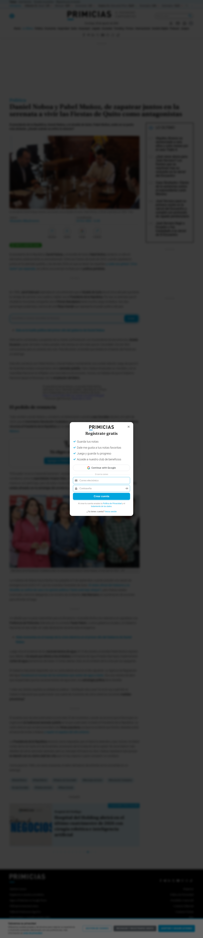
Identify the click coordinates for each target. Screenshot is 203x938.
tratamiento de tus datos (101, 506)
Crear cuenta (101, 496)
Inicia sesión (111, 511)
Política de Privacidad (112, 503)
